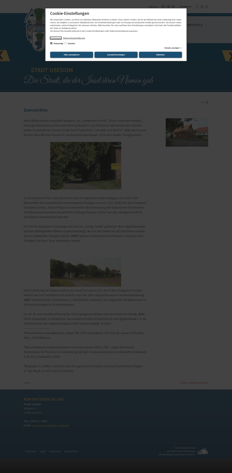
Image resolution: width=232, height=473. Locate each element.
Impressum (55, 38)
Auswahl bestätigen (116, 55)
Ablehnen (160, 55)
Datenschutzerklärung (74, 38)
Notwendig (58, 43)
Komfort (71, 43)
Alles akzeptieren (71, 55)
